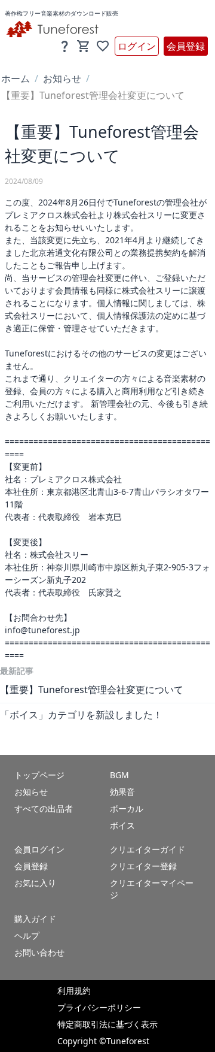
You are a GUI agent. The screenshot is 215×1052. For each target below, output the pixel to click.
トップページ (39, 775)
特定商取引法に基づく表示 (107, 1024)
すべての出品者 (43, 808)
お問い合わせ (39, 952)
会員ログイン (39, 849)
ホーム (15, 78)
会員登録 (186, 46)
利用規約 (74, 990)
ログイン (137, 46)
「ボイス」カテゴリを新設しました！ (81, 714)
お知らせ (62, 78)
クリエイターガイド (147, 849)
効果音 (122, 791)
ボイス (122, 825)
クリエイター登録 (143, 866)
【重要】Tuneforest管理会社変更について (91, 689)
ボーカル (126, 808)
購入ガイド (35, 918)
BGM (119, 775)
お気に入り (35, 882)
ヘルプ (26, 935)
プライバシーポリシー (99, 1007)
